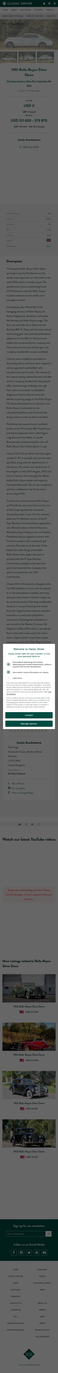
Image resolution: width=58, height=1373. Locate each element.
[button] (29, 678)
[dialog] (29, 686)
